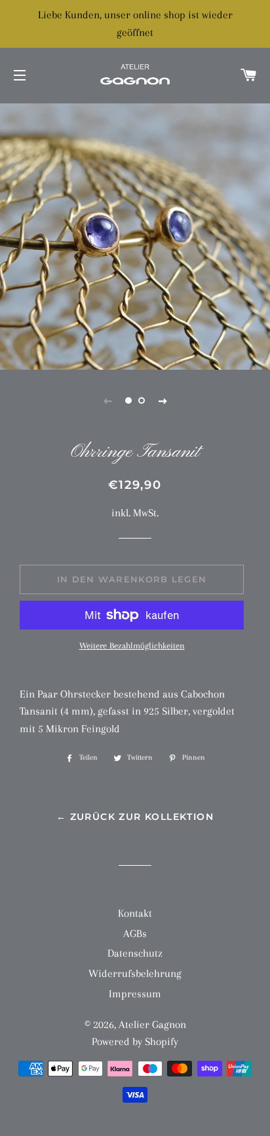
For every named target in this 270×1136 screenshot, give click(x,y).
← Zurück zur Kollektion (135, 817)
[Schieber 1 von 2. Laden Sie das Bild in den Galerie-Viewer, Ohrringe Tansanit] (128, 400)
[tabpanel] (135, 235)
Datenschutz (135, 953)
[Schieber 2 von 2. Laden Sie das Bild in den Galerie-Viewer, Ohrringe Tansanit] (141, 400)
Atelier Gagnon (152, 1024)
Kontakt (135, 913)
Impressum (135, 993)
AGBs (135, 933)
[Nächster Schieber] (162, 400)
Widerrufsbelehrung (135, 973)
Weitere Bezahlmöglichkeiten (132, 645)
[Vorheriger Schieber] (107, 400)
